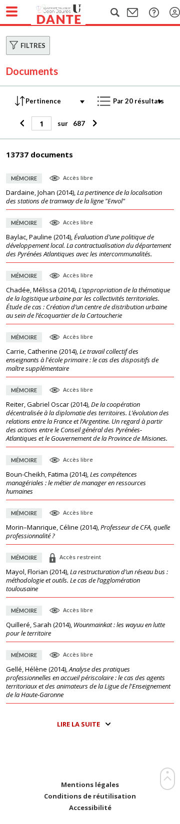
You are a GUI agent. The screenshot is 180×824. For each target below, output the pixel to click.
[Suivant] (93, 123)
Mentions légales (90, 785)
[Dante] (68, 12)
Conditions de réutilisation (90, 796)
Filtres (33, 45)
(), (84, 196)
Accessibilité (90, 808)
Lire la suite (78, 724)
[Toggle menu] (12, 11)
